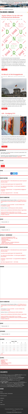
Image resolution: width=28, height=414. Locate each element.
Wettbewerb (20, 386)
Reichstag (2, 386)
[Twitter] (14, 173)
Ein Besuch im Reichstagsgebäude (12, 74)
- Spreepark (3, 241)
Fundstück (10, 380)
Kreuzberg (21, 382)
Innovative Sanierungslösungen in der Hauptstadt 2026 (11, 184)
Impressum (2, 404)
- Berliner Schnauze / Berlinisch (7, 243)
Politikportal (3, 361)
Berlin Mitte (8, 376)
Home (2, 9)
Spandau (5, 386)
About (1, 391)
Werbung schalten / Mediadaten (6, 393)
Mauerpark (6, 383)
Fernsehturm (2, 378)
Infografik (10, 382)
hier (9, 153)
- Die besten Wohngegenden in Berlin (8, 237)
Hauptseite (19, 156)
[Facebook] (11, 173)
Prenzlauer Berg (19, 385)
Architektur (11, 76)
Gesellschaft (10, 19)
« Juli (2, 353)
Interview (14, 382)
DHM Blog (3, 360)
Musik (15, 383)
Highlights (2, 398)
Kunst (26, 382)
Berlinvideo (19, 376)
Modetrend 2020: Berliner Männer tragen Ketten (17, 210)
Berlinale (20, 374)
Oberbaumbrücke (3, 385)
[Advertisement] (14, 282)
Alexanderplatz (3, 374)
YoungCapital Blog (4, 363)
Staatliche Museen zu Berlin (6, 362)
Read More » (4, 69)
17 (2, 349)
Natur (18, 383)
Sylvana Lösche (4, 210)
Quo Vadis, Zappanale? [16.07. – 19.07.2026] (9, 192)
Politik (24, 76)
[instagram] (16, 173)
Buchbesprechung (14, 377)
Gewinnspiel (18, 380)
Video (12, 386)
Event (22, 377)
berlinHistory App (4, 359)
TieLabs (21, 409)
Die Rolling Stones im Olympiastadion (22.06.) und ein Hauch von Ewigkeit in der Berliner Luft (13, 201)
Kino (17, 382)
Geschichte (16, 76)
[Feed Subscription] (27, 12)
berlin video (14, 376)
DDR (19, 377)
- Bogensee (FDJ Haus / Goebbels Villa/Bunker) (10, 242)
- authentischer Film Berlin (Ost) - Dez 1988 (9, 238)
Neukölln (22, 383)
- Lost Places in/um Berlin (6, 240)
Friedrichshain (3, 380)
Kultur (14, 19)
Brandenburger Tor (5, 377)
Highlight (4, 382)
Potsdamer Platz (11, 385)
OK (21, 2)
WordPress (12, 409)
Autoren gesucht (3, 395)
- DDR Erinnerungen (4, 239)
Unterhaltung (17, 19)
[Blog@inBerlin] (14, 3)
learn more (17, 2)
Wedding (16, 386)
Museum (12, 383)
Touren (1, 400)
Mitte (9, 383)
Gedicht (14, 380)
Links (1, 402)
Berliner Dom (2, 376)
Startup (9, 386)
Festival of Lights (8, 378)
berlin (16, 374)
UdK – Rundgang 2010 (8, 113)
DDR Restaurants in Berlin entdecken (16, 207)
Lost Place (2, 383)
